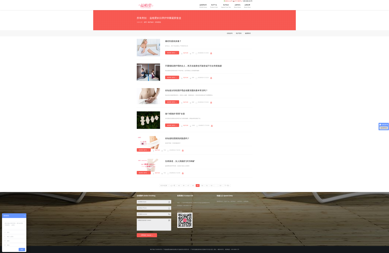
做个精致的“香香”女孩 (175, 114)
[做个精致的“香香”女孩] (148, 120)
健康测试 (248, 33)
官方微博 (238, 1)
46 (183, 185)
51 (207, 185)
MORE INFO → (172, 53)
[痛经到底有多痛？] (148, 47)
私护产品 (214, 6)
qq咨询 (211, 53)
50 (202, 185)
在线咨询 (229, 33)
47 (188, 185)
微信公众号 (228, 1)
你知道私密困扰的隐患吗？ (177, 138)
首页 (145, 22)
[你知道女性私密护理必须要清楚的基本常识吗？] (148, 96)
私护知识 (226, 6)
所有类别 (158, 22)
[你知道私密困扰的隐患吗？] (148, 142)
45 (179, 185)
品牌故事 (247, 6)
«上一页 (172, 185)
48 (193, 185)
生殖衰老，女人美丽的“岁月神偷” (180, 161)
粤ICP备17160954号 (155, 249)
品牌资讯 (237, 6)
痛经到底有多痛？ (173, 41)
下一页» (226, 185)
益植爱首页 (203, 6)
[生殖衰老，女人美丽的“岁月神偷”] (148, 165)
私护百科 (239, 33)
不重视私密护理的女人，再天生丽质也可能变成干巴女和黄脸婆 (193, 66)
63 (220, 185)
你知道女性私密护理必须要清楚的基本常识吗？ (186, 90)
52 (211, 185)
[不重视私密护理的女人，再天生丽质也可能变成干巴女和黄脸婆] (148, 72)
